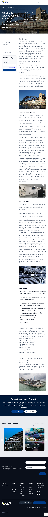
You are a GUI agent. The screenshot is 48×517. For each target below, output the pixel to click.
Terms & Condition (30, 507)
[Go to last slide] (2, 440)
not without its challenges (7, 42)
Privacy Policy (38, 507)
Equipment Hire (5, 485)
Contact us (39, 503)
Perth (30, 491)
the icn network (5, 41)
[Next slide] (46, 440)
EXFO (13, 487)
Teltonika (14, 485)
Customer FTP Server (41, 485)
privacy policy (12, 67)
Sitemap (44, 507)
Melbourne (31, 489)
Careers (21, 491)
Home (3, 7)
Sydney (30, 487)
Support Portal (40, 487)
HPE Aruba (14, 489)
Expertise (22, 489)
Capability (22, 487)
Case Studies (9, 7)
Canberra (31, 493)
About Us (22, 485)
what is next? (4, 45)
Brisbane (30, 485)
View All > (14, 491)
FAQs (21, 493)
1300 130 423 (26, 503)
